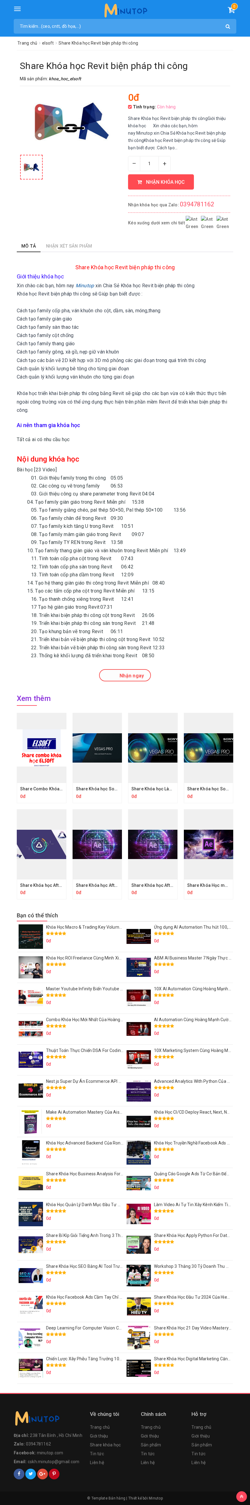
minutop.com (50, 1452)
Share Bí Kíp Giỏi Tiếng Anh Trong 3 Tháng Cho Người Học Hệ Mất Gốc (113, 1235)
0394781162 (197, 204)
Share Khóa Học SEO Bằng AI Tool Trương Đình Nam (96, 1266)
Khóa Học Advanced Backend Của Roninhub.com (93, 1143)
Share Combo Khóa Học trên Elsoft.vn (58, 788)
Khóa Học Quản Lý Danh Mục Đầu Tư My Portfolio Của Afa (102, 1204)
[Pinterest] (54, 1474)
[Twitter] (30, 1474)
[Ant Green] (49, 1420)
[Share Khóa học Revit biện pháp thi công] (31, 167)
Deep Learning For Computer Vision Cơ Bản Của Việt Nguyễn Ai (107, 1327)
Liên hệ (97, 1462)
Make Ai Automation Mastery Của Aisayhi (86, 1112)
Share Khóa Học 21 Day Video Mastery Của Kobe (201, 1327)
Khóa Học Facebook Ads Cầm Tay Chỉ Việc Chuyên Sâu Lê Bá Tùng (110, 1297)
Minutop (156, 1498)
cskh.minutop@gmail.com (54, 1461)
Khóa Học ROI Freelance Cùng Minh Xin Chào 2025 (94, 958)
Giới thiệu (99, 1436)
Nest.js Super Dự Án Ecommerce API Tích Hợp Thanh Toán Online (109, 1081)
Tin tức (97, 1453)
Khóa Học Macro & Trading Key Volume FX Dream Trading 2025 (107, 927)
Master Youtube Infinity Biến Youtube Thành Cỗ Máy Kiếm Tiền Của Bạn (116, 988)
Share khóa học (105, 1444)
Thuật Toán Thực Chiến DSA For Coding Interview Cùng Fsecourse (110, 1050)
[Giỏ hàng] (231, 11)
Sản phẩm (151, 1444)
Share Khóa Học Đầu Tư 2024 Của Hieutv (193, 1297)
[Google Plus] (42, 1474)
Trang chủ (100, 1427)
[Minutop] (125, 12)
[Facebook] (19, 1474)
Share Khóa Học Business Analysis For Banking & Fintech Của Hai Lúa (113, 1173)
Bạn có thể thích (37, 915)
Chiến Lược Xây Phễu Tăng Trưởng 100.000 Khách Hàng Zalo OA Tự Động (117, 1358)
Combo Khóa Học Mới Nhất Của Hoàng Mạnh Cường (96, 1019)
